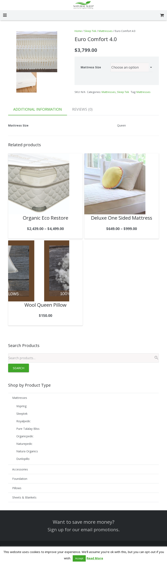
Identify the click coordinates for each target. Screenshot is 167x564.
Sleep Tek (90, 31)
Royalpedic (23, 421)
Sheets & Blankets (24, 497)
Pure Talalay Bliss (28, 429)
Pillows (16, 488)
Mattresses (106, 31)
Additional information (37, 109)
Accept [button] (79, 558)
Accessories (20, 469)
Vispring (21, 406)
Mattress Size (91, 67)
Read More (95, 558)
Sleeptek (21, 414)
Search (18, 368)
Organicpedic (24, 436)
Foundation (19, 479)
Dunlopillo (23, 459)
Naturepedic (24, 444)
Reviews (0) (82, 109)
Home (78, 31)
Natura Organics (27, 451)
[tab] (37, 109)
